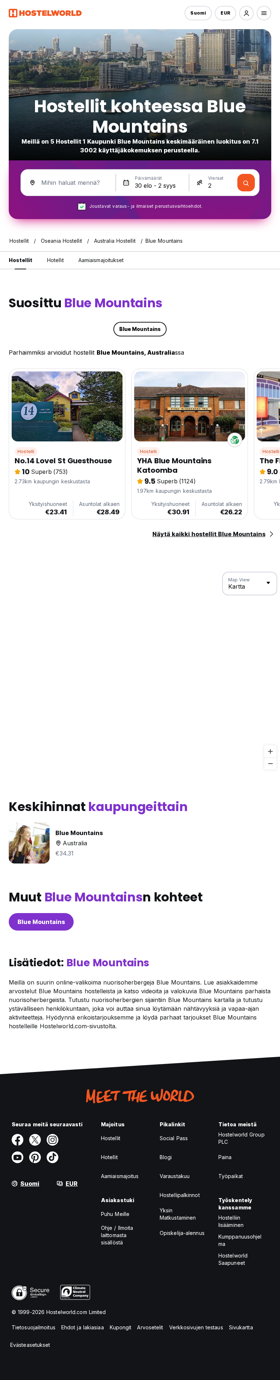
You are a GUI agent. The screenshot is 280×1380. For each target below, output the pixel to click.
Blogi (166, 1157)
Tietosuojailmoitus (33, 1327)
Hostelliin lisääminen (231, 1221)
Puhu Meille (115, 1214)
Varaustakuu (175, 1176)
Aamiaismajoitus (120, 1176)
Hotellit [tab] (55, 260)
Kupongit (121, 1327)
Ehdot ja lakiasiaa (82, 1327)
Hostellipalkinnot (180, 1195)
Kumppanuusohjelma (240, 1240)
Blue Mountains (41, 921)
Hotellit (109, 1157)
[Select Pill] (246, 13)
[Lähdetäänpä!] (246, 182)
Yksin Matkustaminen (178, 1214)
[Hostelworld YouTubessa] (17, 1157)
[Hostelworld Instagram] (52, 1140)
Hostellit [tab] (20, 260)
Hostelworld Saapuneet (233, 1259)
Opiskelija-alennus (182, 1233)
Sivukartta (241, 1327)
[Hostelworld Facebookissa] (17, 1140)
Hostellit (110, 1138)
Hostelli (26, 451)
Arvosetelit (150, 1327)
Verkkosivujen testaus (196, 1327)
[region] (140, 671)
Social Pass (174, 1138)
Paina (225, 1157)
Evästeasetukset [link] (30, 1345)
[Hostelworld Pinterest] (35, 1157)
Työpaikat (230, 1176)
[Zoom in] (270, 751)
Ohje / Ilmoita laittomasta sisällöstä (117, 1235)
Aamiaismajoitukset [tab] (101, 260)
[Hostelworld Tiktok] (52, 1157)
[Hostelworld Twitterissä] (35, 1140)
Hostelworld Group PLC (241, 1138)
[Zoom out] (270, 763)
